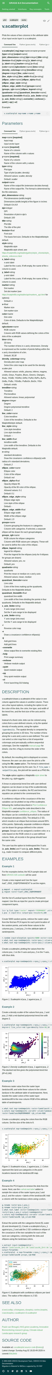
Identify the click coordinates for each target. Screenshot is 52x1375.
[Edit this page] (48, 21)
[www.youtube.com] (31, 1371)
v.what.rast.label (27, 1189)
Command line (10, 45)
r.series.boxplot (40, 1310)
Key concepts (36, 9)
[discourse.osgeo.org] (17, 1371)
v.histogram (19, 1310)
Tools (47, 9)
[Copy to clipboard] (47, 113)
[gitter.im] (8, 1371)
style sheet (40, 775)
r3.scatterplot (31, 1313)
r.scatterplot (19, 1313)
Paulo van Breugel (10, 1327)
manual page (35, 746)
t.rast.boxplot (7, 1313)
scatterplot (14, 20)
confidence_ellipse (27, 811)
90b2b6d (13, 1354)
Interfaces (22, 9)
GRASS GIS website (15, 875)
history (40, 1347)
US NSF (39, 1366)
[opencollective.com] (4, 1371)
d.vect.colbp (7, 1310)
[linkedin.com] (22, 1371)
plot (4, 20)
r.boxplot (29, 1310)
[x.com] (26, 1371)
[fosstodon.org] (13, 1371)
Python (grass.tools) (27, 45)
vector (24, 20)
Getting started (8, 9)
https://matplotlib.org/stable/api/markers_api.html (23, 295)
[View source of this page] (44, 21)
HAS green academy (29, 1327)
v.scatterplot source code (25, 1347)
